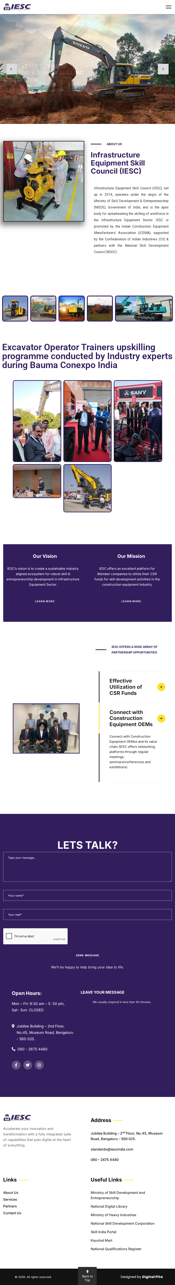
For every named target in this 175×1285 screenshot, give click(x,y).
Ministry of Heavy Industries (113, 1215)
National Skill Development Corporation (123, 1223)
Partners (10, 1206)
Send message (87, 955)
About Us (10, 1192)
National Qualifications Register (116, 1249)
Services (10, 1199)
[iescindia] (17, 7)
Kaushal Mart (101, 1240)
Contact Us (12, 1213)
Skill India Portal (103, 1232)
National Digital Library (109, 1206)
